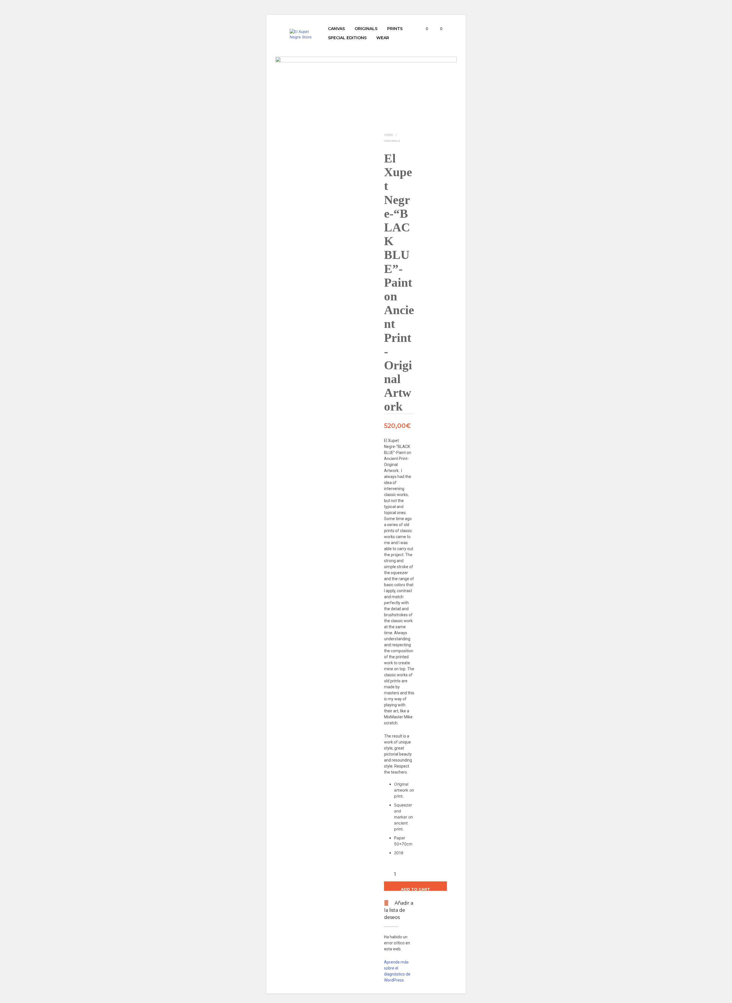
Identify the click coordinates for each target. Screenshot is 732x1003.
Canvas (336, 28)
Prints (395, 28)
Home (388, 135)
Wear (382, 37)
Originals (366, 28)
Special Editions (347, 37)
